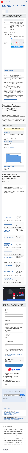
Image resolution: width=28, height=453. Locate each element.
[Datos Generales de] (3, 11)
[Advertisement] (14, 60)
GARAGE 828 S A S (8, 251)
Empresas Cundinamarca (15, 419)
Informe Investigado (7, 408)
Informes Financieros (15, 407)
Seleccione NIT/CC (8, 330)
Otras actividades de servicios (9, 414)
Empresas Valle (20, 418)
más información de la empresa (10, 99)
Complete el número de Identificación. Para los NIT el (13, 328)
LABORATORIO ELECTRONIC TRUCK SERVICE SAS (8, 244)
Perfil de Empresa (15, 405)
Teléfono (6, 337)
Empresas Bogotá (7, 418)
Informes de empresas (7, 405)
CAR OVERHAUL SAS (8, 224)
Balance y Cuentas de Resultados (17, 406)
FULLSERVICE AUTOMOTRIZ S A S (8, 231)
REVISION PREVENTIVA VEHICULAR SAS (8, 258)
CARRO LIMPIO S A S (8, 265)
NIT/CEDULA (7, 334)
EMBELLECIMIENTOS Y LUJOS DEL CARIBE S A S (9, 279)
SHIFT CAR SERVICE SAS (9, 237)
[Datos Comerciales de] (7, 11)
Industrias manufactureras (8, 413)
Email (6, 343)
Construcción (15, 413)
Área (5, 322)
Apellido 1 (6, 312)
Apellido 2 (6, 315)
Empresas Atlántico (7, 419)
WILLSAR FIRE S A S (8, 217)
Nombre (6, 309)
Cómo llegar (15, 38)
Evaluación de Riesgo (7, 406)
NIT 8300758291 (13, 73)
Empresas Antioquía (14, 418)
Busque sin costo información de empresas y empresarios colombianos (14, 397)
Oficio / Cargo (7, 319)
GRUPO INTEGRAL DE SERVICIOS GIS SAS (8, 272)
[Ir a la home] (5, 1)
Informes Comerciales (7, 407)
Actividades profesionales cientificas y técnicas (11, 412)
